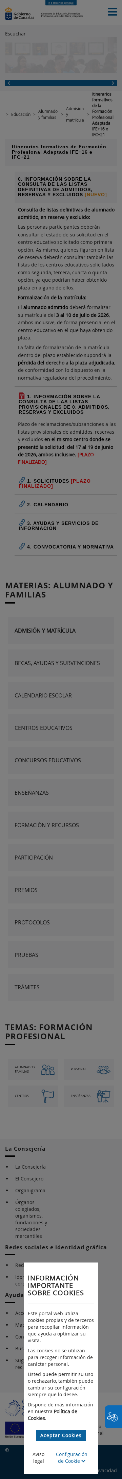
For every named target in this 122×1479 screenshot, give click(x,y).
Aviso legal (38, 1457)
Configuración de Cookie (71, 1457)
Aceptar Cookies (61, 1435)
